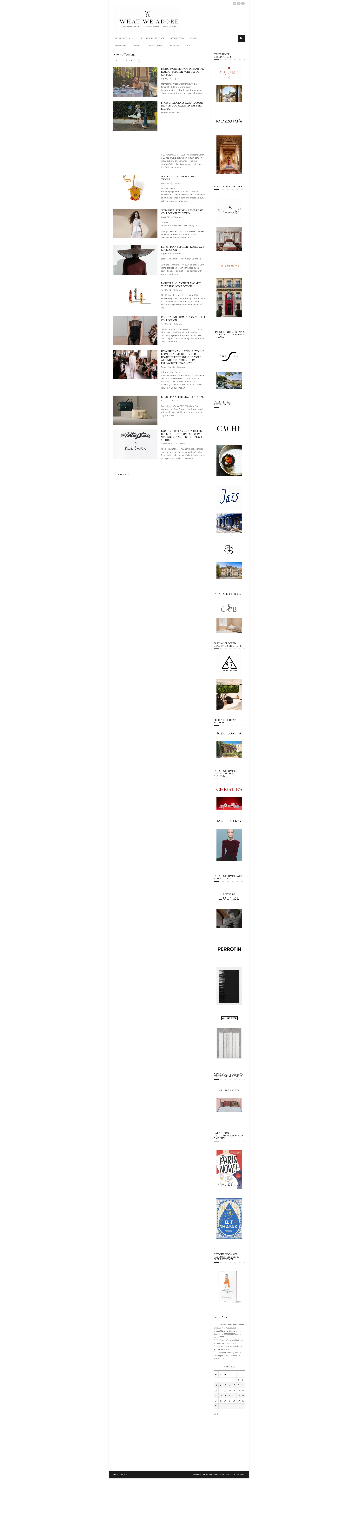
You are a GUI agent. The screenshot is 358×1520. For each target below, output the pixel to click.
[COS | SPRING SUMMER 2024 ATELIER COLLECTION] (135, 344)
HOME (188, 45)
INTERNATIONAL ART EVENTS (152, 38)
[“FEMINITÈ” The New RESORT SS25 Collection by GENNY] (135, 237)
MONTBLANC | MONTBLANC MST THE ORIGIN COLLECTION (181, 285)
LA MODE (194, 38)
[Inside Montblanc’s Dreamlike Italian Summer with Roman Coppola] (135, 96)
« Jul (216, 1414)
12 (225, 1390)
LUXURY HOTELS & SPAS (125, 38)
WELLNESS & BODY (155, 45)
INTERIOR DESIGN (177, 38)
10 (216, 1390)
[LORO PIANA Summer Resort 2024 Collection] (135, 274)
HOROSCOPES (174, 45)
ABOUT (115, 1475)
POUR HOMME (121, 45)
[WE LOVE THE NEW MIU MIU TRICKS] (135, 203)
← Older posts (121, 474)
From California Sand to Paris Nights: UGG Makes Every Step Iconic (182, 105)
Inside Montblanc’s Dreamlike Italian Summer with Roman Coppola (182, 71)
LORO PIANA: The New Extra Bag (182, 397)
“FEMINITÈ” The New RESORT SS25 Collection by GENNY (182, 212)
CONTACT (124, 1475)
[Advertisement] (183, 133)
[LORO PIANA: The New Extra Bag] (135, 424)
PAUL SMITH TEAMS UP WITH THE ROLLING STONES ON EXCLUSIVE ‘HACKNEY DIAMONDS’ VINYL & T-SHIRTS (182, 435)
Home (118, 61)
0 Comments (177, 183)
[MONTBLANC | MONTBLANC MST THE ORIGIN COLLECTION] (135, 310)
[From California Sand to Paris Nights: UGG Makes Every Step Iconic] (135, 130)
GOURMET (137, 45)
